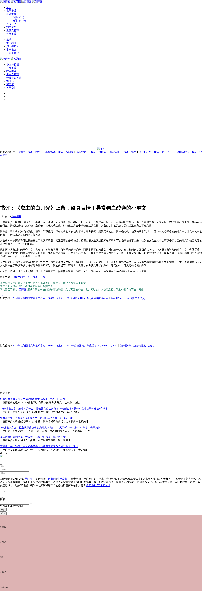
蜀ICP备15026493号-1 (98, 485)
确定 (3, 513)
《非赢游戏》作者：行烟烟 (58, 152)
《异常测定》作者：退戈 (122, 152)
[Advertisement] (94, 125)
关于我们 (11, 87)
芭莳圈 (22, 289)
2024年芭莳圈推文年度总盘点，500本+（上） (38, 298)
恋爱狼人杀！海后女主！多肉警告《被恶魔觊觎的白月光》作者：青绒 (39, 446)
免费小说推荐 (13, 77)
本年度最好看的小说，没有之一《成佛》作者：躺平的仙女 (33, 437)
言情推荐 (11, 67)
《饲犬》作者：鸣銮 (29, 152)
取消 (3, 509)
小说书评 (16, 216)
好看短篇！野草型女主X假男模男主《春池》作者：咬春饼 (32, 399)
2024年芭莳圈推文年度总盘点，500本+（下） (91, 345)
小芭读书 (62, 478)
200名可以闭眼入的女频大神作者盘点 (87, 298)
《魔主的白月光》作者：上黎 (29, 277)
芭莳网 (52, 478)
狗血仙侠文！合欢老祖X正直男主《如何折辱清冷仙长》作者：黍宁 (37, 418)
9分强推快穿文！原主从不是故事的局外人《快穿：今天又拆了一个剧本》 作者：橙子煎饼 (50, 427)
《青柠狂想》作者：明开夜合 (155, 152)
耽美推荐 (11, 71)
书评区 (10, 81)
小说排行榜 (12, 64)
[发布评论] (1, 464)
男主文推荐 (12, 74)
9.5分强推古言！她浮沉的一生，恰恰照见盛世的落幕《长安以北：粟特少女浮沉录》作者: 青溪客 (54, 408)
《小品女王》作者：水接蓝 (91, 152)
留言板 (10, 84)
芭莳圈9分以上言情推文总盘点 (128, 298)
